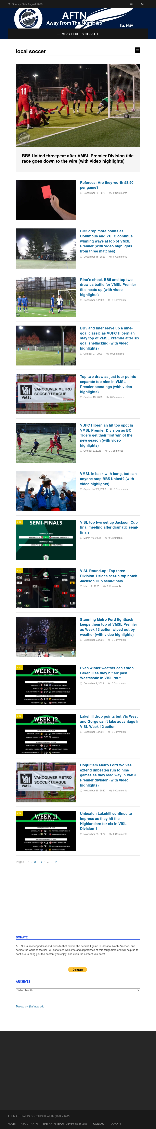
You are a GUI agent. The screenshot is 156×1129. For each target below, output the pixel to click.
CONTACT (99, 1123)
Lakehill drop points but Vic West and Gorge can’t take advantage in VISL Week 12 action (110, 721)
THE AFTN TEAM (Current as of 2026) (65, 1123)
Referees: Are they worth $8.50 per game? (106, 185)
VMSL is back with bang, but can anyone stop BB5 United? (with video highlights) (108, 478)
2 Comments (120, 192)
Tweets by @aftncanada (30, 1006)
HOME (12, 1123)
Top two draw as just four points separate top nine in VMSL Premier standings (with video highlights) (108, 384)
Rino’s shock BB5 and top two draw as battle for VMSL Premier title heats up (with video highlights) (108, 287)
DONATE (116, 1123)
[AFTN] (78, 18)
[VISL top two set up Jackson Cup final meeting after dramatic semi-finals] (46, 540)
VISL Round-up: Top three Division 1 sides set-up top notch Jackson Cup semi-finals (108, 575)
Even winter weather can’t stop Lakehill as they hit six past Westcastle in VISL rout (107, 672)
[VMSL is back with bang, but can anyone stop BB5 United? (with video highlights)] (46, 491)
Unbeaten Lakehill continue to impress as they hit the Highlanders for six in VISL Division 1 (106, 821)
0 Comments (120, 256)
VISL (19, 522)
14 (55, 861)
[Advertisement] (78, 904)
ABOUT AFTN (29, 1123)
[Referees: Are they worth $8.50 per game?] (46, 200)
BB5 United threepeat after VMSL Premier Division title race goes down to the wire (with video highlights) (78, 158)
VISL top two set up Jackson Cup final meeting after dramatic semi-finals (109, 527)
